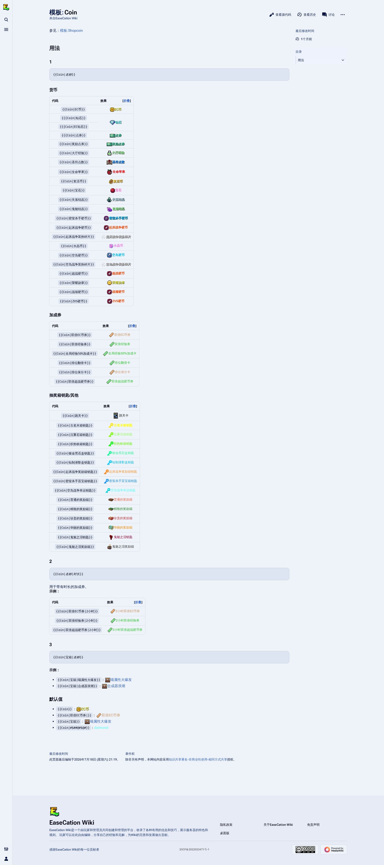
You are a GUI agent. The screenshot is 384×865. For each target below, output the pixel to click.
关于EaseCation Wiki (278, 824)
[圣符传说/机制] (109, 162)
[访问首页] (6, 7)
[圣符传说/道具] (109, 171)
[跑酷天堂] (115, 415)
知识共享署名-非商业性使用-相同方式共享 (198, 759)
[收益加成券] (111, 334)
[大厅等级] (109, 152)
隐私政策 (226, 824)
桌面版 (224, 833)
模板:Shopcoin (71, 30)
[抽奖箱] (111, 425)
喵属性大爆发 (121, 680)
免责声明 (313, 824)
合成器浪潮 (116, 686)
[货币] (112, 109)
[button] (317, 60)
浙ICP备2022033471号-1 (194, 849)
